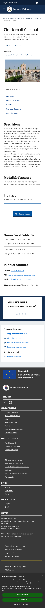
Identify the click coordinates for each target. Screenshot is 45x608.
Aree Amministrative (12, 415)
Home (5, 18)
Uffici (6, 419)
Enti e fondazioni (11, 422)
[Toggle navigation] (4, 9)
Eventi (7, 507)
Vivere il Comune (16, 18)
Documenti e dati (11, 432)
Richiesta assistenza (12, 556)
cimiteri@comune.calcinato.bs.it (20, 279)
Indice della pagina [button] (13, 89)
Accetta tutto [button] (22, 595)
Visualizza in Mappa (22, 214)
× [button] (42, 575)
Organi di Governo (11, 412)
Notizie (7, 487)
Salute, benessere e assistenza (16, 473)
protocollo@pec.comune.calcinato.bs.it (21, 275)
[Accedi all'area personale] (37, 2)
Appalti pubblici (10, 443)
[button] (22, 604)
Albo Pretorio (9, 570)
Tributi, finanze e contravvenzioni (17, 466)
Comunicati (9, 490)
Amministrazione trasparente (15, 566)
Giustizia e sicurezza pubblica (15, 463)
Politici (7, 426)
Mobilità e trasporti (11, 449)
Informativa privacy (12, 573)
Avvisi (7, 494)
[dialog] (22, 590)
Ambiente (8, 470)
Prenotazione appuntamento (15, 546)
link (3, 590)
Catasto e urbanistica (12, 446)
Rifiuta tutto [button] (22, 600)
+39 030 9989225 (17, 270)
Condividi (7, 46)
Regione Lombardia (10, 2)
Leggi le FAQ (9, 553)
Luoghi (27, 18)
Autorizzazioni (10, 477)
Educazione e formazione (13, 460)
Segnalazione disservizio (13, 549)
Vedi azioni (18, 46)
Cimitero (36, 18)
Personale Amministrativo (14, 429)
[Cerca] (40, 9)
